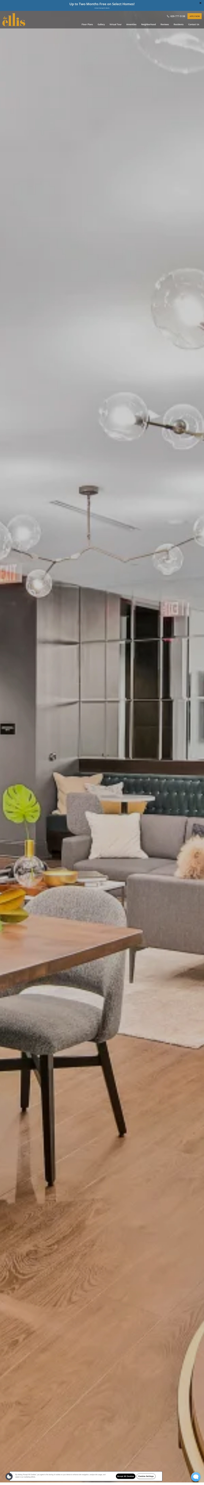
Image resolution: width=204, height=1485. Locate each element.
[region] (85, 1476)
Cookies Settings (146, 1476)
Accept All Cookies (125, 1476)
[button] (200, 3)
